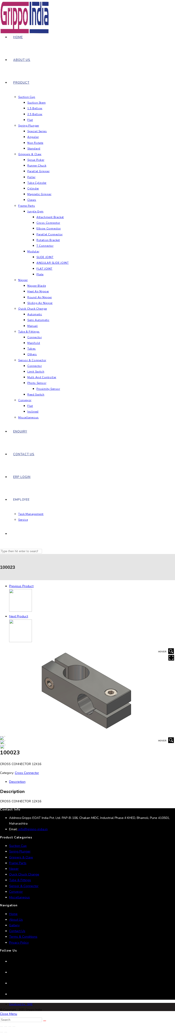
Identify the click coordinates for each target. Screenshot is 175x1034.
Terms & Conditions (23, 937)
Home (13, 914)
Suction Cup (18, 846)
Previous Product (21, 586)
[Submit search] (44, 1020)
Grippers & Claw (21, 857)
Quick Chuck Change (24, 874)
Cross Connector (27, 773)
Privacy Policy (19, 942)
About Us (16, 919)
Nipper (14, 869)
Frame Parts (17, 863)
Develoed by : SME (21, 1004)
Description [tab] (17, 782)
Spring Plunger (20, 851)
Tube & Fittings (20, 880)
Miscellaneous (19, 897)
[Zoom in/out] (1, 1026)
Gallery (14, 925)
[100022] (20, 611)
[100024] (20, 641)
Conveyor (16, 892)
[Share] (9, 1026)
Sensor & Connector (24, 886)
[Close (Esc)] (13, 1026)
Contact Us (17, 931)
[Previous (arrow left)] (1, 1032)
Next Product (18, 616)
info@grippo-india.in (33, 829)
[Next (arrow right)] (5, 1032)
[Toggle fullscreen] (5, 1026)
